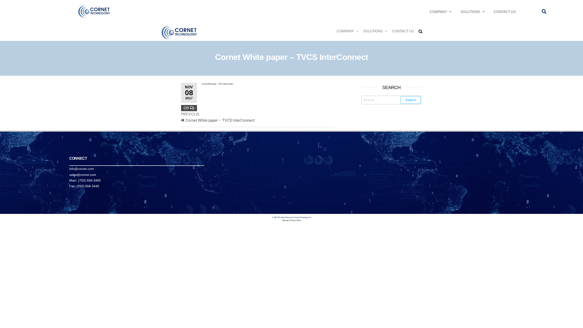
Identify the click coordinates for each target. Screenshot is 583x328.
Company (438, 12)
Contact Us (505, 12)
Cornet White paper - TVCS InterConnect (217, 84)
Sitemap (285, 220)
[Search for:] (392, 100)
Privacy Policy (295, 220)
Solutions (470, 12)
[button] (544, 11)
